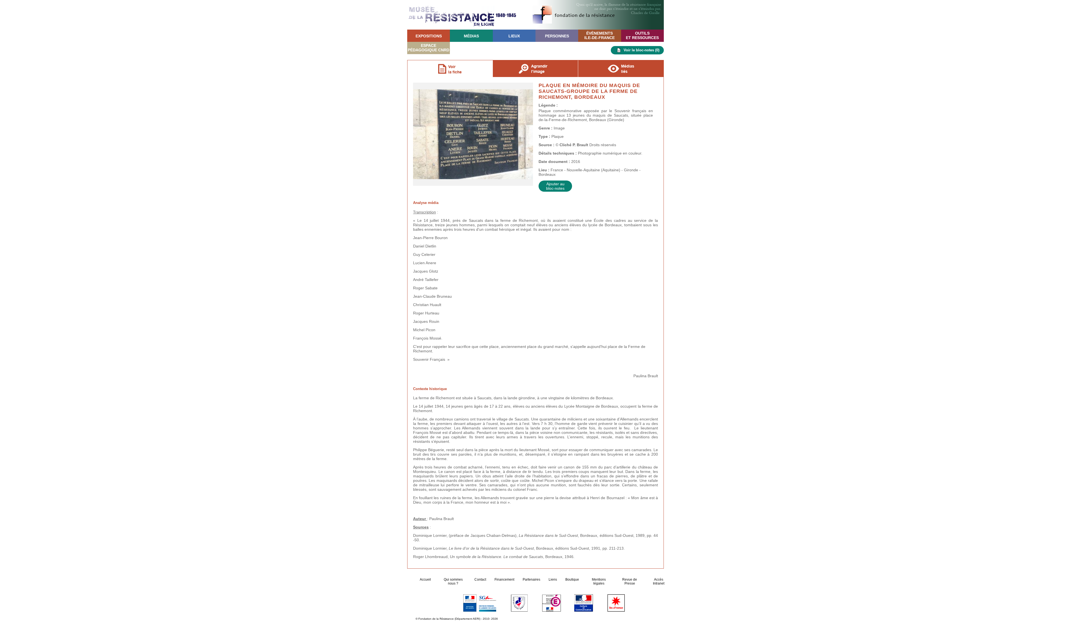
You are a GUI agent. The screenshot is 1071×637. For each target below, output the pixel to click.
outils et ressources (642, 35)
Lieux (514, 36)
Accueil (426, 579)
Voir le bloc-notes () (641, 50)
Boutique (572, 579)
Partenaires (531, 579)
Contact (480, 579)
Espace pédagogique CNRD (428, 47)
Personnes (557, 36)
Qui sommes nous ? (453, 581)
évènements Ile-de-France (599, 35)
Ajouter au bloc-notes (555, 186)
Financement (504, 579)
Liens (553, 579)
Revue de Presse (629, 581)
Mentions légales (599, 581)
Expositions (429, 36)
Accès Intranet (658, 581)
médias (471, 36)
